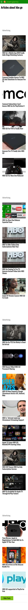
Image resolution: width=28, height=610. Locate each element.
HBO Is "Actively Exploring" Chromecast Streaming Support (13, 419)
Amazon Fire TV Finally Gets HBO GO (13, 152)
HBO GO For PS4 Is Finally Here (12, 128)
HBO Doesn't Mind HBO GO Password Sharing (11, 368)
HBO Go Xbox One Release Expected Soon (11, 221)
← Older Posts (6, 598)
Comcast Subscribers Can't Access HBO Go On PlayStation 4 (13, 105)
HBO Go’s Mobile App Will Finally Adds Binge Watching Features (13, 54)
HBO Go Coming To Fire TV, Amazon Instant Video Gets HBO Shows (13, 271)
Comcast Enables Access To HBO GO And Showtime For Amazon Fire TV (14, 79)
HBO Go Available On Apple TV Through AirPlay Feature (12, 492)
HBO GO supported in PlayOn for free (13, 590)
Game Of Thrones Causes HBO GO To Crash (13, 296)
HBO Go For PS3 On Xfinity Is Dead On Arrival (14, 343)
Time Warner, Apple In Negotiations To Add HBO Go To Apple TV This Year (12, 540)
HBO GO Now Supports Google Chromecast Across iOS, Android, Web (13, 393)
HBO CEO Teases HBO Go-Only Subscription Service (12, 468)
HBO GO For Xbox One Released (12, 175)
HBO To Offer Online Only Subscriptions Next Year (10, 245)
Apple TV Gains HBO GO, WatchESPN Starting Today (11, 443)
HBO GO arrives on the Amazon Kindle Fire (12, 565)
